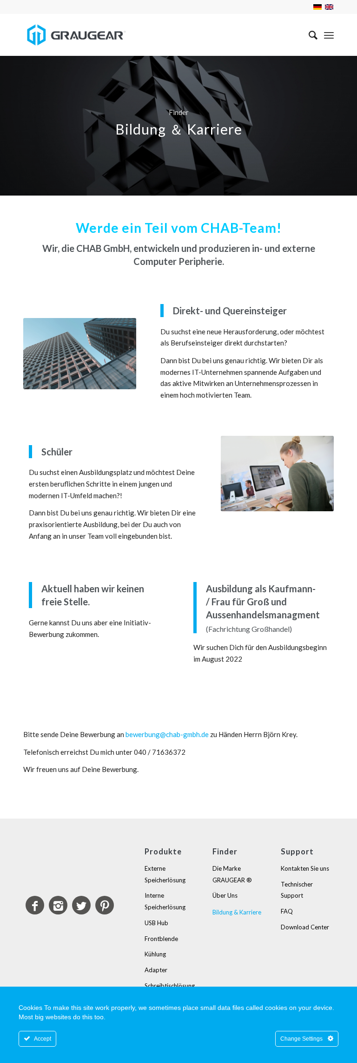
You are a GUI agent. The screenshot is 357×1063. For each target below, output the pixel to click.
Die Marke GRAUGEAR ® (232, 874)
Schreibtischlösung (170, 985)
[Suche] (308, 35)
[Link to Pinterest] (104, 905)
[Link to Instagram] (58, 905)
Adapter (156, 970)
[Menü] (329, 34)
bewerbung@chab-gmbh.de (167, 734)
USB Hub (156, 923)
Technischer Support (297, 890)
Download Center (305, 927)
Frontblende (161, 938)
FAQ (287, 911)
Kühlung (155, 954)
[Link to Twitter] (81, 905)
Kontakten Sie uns (305, 868)
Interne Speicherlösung (165, 901)
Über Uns (225, 895)
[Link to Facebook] (35, 905)
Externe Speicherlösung (165, 874)
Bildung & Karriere (236, 912)
